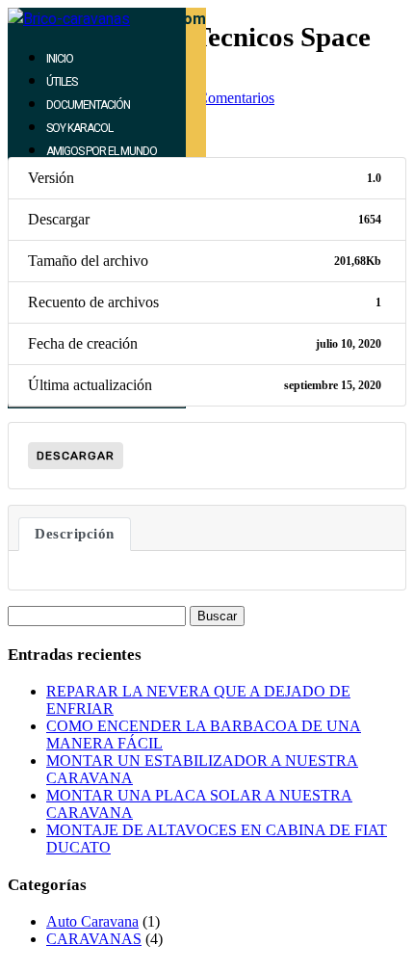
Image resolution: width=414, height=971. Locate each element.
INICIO (59, 58)
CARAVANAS (94, 939)
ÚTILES (61, 82)
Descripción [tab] (75, 533)
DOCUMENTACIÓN (88, 105)
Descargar (76, 455)
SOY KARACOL (79, 128)
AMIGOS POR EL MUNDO (101, 151)
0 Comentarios (230, 98)
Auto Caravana (92, 921)
